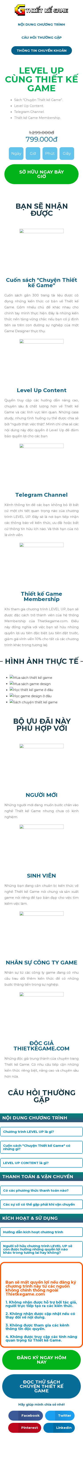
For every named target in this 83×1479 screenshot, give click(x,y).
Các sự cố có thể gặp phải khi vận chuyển (39, 1204)
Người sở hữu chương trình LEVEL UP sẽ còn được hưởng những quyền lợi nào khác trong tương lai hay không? (37, 1249)
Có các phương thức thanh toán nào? (36, 1190)
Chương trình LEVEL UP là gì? (28, 1132)
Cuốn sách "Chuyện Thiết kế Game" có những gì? (36, 1147)
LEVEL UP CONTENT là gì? (26, 1163)
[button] (41, 24)
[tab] (41, 1131)
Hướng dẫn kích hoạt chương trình (33, 1232)
